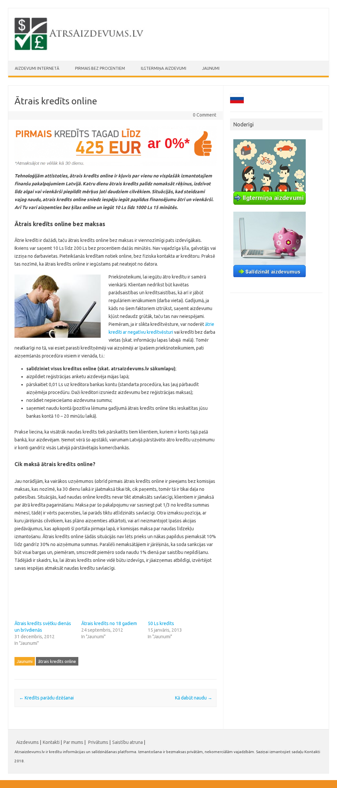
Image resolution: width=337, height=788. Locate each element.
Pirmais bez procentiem (100, 68)
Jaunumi (211, 68)
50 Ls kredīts (161, 623)
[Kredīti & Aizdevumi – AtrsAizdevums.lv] (79, 49)
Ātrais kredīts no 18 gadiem (109, 623)
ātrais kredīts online (57, 661)
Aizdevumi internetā (37, 68)
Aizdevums (27, 742)
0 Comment (204, 115)
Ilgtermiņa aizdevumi (163, 68)
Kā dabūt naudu (193, 697)
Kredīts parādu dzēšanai (46, 697)
